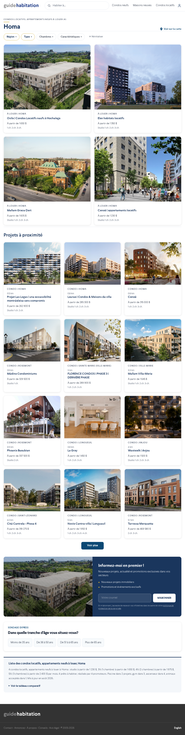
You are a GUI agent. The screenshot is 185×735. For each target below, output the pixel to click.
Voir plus (92, 545)
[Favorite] (85, 50)
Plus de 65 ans (93, 642)
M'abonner (164, 598)
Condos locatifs (165, 5)
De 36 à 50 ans (44, 642)
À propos (32, 728)
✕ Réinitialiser (96, 37)
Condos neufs (120, 5)
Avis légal (54, 728)
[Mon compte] (179, 6)
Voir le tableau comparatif (25, 686)
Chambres (46, 37)
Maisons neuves (142, 5)
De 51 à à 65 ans (69, 642)
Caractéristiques (71, 37)
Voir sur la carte (172, 29)
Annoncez (19, 728)
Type (28, 37)
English (177, 728)
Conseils (43, 728)
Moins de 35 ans (20, 642)
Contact (8, 728)
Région (11, 37)
